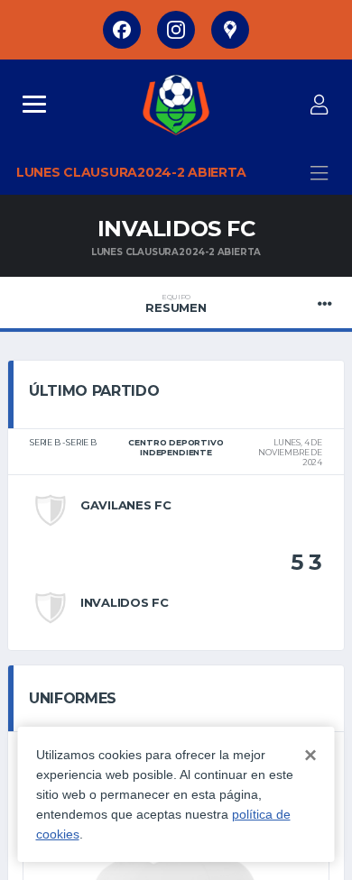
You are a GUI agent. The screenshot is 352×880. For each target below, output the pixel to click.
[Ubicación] (230, 30)
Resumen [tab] (175, 304)
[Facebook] (122, 30)
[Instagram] (176, 30)
